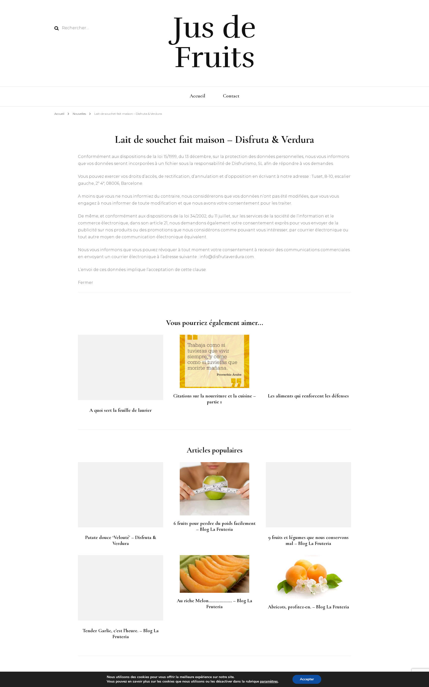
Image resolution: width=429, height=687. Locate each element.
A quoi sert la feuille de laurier (120, 410)
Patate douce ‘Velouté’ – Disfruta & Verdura (120, 540)
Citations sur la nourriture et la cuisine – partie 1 (214, 399)
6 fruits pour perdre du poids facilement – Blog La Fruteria (214, 526)
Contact (231, 96)
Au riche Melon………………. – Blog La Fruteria (214, 604)
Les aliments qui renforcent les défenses (308, 396)
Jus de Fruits (214, 42)
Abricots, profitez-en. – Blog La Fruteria (308, 607)
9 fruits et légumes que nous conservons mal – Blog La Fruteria (308, 540)
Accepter (307, 679)
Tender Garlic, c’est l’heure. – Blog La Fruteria (120, 634)
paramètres (269, 681)
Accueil (197, 96)
